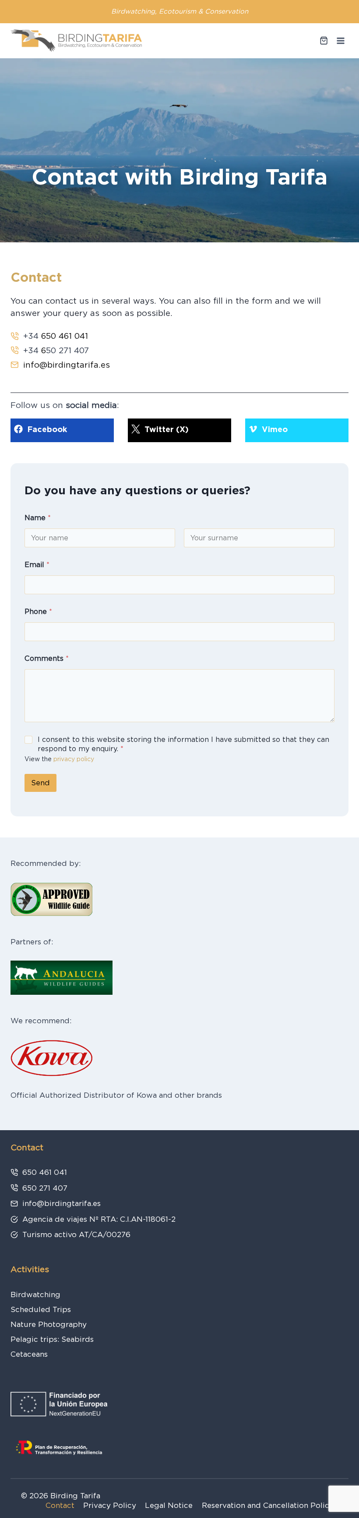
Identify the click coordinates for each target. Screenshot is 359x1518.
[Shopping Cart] (324, 40)
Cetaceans (29, 1354)
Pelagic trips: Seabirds (52, 1339)
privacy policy (73, 759)
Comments (47, 658)
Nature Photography (49, 1324)
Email (37, 564)
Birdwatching (35, 1294)
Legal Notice (169, 1505)
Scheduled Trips (41, 1309)
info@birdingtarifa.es (66, 364)
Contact (60, 1505)
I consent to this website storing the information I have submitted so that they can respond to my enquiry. (183, 744)
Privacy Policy (109, 1505)
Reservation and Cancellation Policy (268, 1505)
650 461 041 (64, 335)
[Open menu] (340, 40)
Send (40, 782)
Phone (38, 611)
